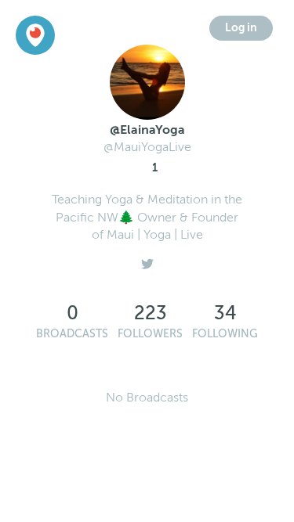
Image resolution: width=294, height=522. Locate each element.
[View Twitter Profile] (147, 260)
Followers (150, 334)
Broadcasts (72, 334)
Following (225, 334)
